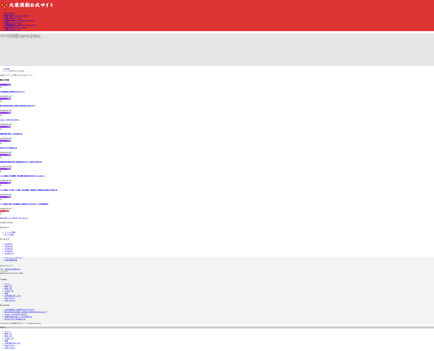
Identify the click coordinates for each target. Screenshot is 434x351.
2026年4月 (9, 246)
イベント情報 (10, 232)
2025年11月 (9, 254)
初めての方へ (10, 298)
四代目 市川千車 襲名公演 (8, 148)
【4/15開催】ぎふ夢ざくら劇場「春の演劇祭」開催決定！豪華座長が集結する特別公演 (28, 190)
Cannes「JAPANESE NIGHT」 (10, 120)
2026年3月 (9, 249)
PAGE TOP (423, 338)
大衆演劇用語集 (11, 260)
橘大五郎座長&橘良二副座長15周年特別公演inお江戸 (17, 106)
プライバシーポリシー (14, 258)
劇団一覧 (8, 286)
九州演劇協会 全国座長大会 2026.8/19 (12, 92)
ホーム (7, 284)
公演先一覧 (9, 291)
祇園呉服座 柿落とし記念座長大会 (11, 134)
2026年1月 (9, 251)
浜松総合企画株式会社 (13, 269)
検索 (6, 293)
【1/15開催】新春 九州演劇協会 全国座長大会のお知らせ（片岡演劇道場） (24, 204)
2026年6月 (9, 244)
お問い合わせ (10, 300)
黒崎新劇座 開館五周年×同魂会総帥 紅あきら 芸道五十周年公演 (20, 162)
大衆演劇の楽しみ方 (13, 296)
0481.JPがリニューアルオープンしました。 (14, 218)
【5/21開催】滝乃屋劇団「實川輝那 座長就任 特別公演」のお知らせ (22, 176)
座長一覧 (8, 289)
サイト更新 (9, 235)
